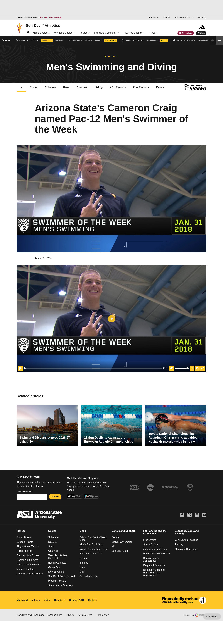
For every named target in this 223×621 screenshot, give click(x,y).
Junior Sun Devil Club (155, 549)
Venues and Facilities (186, 540)
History (98, 87)
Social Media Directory (60, 585)
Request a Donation (154, 565)
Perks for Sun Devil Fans (157, 553)
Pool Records (142, 88)
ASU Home (153, 17)
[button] (219, 40)
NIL (113, 546)
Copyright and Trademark (30, 615)
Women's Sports (63, 32)
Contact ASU (76, 600)
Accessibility (55, 615)
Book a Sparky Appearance (151, 559)
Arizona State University (50, 17)
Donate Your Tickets (27, 560)
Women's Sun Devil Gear (93, 549)
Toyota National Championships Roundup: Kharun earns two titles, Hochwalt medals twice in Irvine (173, 437)
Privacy (70, 615)
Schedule (50, 87)
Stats (51, 546)
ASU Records (119, 88)
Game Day (54, 567)
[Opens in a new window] (184, 600)
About (153, 32)
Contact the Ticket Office (30, 573)
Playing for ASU (57, 581)
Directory (59, 600)
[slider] (93, 368)
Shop (202, 33)
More (159, 87)
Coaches (82, 87)
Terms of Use (85, 615)
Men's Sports (40, 32)
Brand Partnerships (122, 542)
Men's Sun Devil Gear (91, 544)
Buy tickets (187, 33)
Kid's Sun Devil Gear (91, 553)
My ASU (166, 17)
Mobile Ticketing (25, 569)
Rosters (52, 542)
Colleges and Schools (184, 17)
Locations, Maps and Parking (187, 532)
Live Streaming (56, 571)
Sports (52, 531)
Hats (82, 567)
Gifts (82, 571)
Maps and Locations (28, 600)
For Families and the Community (155, 532)
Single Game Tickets (28, 546)
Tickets (83, 32)
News (66, 87)
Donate (115, 537)
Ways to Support (133, 32)
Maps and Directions (186, 549)
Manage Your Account (28, 564)
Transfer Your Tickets (28, 555)
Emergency (102, 615)
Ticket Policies (24, 551)
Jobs (47, 600)
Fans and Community (105, 32)
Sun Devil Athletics (43, 25)
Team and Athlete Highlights (57, 556)
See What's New (89, 576)
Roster (34, 87)
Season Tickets (25, 542)
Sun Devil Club (120, 551)
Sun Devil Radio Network (62, 576)
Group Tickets (24, 537)
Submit (55, 496)
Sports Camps (151, 544)
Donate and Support (123, 531)
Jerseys (84, 558)
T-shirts (84, 562)
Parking (179, 544)
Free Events (149, 540)
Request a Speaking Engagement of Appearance (154, 572)
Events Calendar (57, 562)
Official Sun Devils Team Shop (93, 538)
